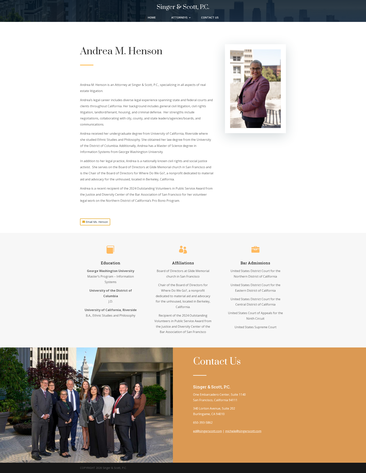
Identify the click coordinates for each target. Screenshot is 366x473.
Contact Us (209, 17)
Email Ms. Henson (97, 222)
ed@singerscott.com (207, 431)
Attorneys (179, 17)
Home (152, 17)
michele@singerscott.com (243, 431)
